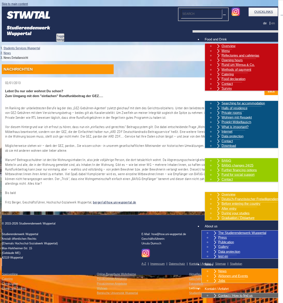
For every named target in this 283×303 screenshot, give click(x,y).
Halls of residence (234, 108)
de (265, 23)
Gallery (223, 247)
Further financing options (239, 170)
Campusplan (10, 283)
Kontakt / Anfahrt (217, 289)
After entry (229, 208)
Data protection (232, 136)
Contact (227, 84)
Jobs (221, 280)
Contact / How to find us (235, 295)
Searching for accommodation (243, 103)
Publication (226, 242)
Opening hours (232, 60)
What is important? (235, 127)
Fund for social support (238, 174)
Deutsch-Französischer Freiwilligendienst (251, 199)
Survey (227, 88)
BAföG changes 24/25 (237, 165)
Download (229, 146)
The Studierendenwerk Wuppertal (242, 233)
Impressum (157, 263)
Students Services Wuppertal (22, 48)
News (209, 264)
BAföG (226, 160)
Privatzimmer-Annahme (112, 278)
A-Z (144, 263)
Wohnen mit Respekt (237, 117)
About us (211, 226)
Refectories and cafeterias (240, 55)
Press (222, 237)
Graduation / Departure (238, 218)
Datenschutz (177, 263)
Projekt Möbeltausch (236, 122)
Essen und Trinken (14, 288)
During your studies (236, 213)
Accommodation (216, 96)
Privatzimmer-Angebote (112, 283)
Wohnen (102, 288)
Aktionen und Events (233, 276)
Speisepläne (10, 274)
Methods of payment (236, 69)
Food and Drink (216, 39)
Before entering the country (241, 203)
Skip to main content (15, 4)
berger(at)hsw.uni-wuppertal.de (114, 202)
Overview (228, 46)
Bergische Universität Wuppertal (117, 293)
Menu (226, 51)
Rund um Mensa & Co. (238, 65)
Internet (227, 131)
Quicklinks (263, 11)
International (213, 188)
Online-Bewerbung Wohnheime (116, 274)
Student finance (216, 154)
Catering (228, 74)
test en (223, 256)
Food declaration (233, 79)
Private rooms (232, 113)
